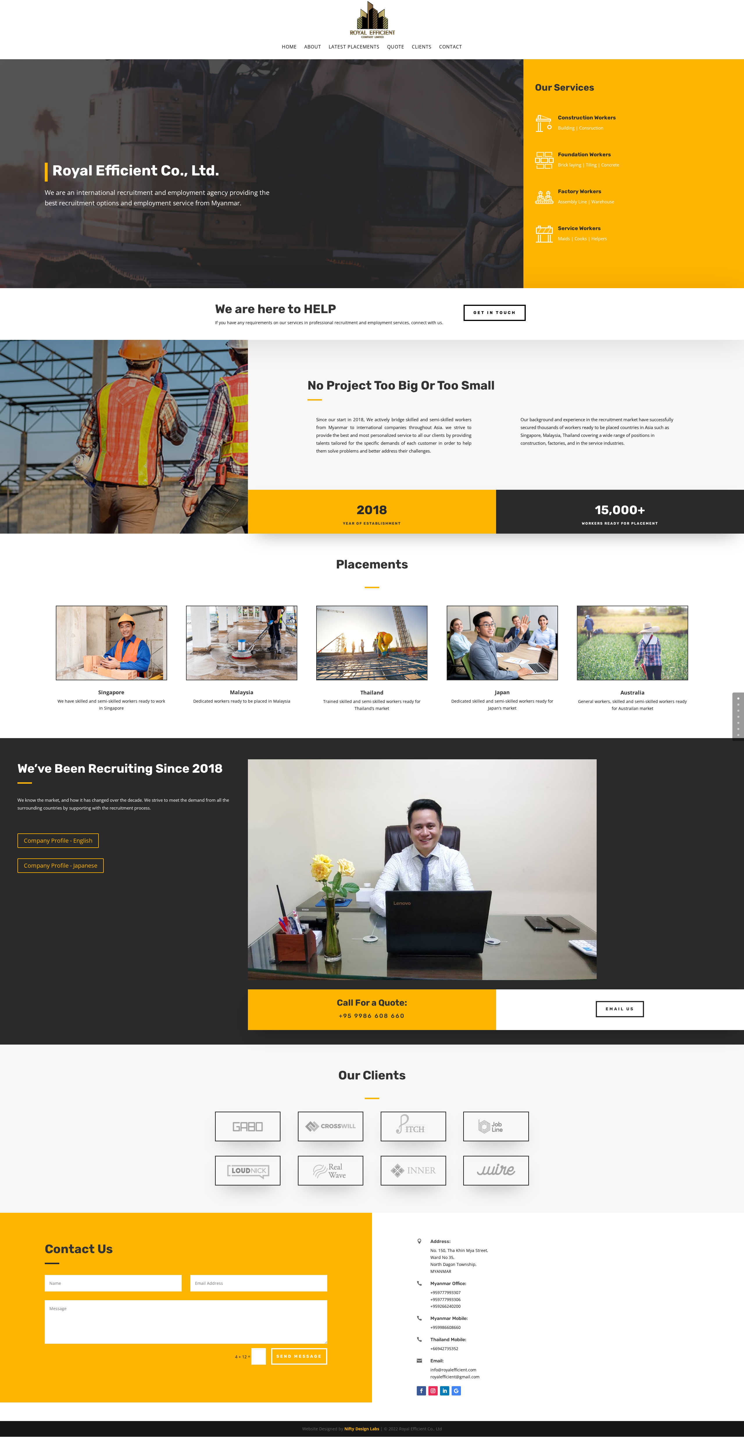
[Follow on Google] (456, 1390)
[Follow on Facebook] (421, 1390)
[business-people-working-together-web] (632, 678)
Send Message (299, 1356)
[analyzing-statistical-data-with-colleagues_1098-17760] (111, 678)
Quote (395, 47)
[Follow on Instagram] (433, 1390)
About (312, 47)
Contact (450, 47)
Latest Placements (354, 47)
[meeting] (372, 678)
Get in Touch (494, 312)
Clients (422, 47)
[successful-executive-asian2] (242, 678)
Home (289, 47)
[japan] (502, 678)
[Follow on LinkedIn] (444, 1390)
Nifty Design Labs (361, 1428)
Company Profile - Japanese (60, 865)
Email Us (620, 1009)
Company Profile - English (58, 840)
